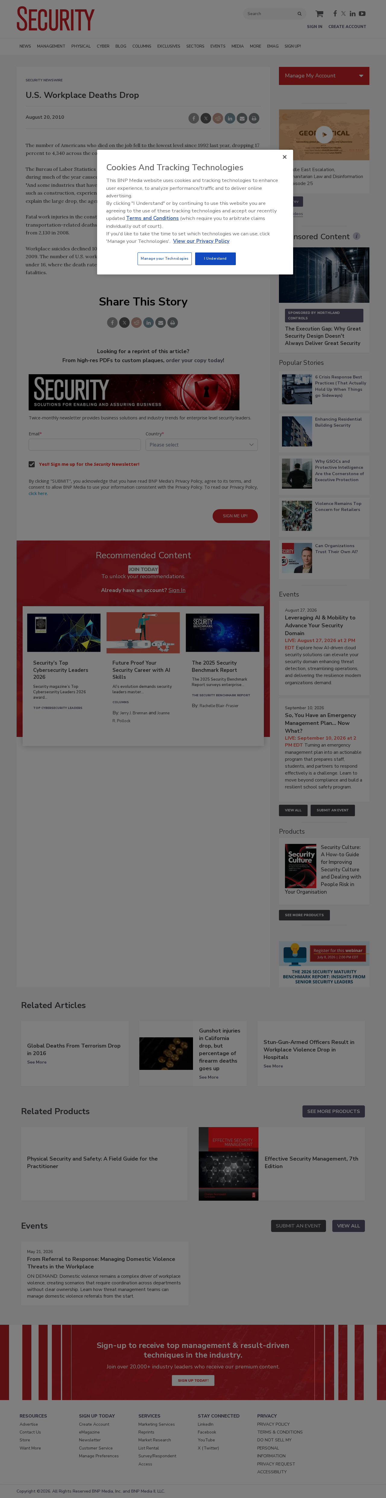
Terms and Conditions (152, 218)
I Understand (215, 258)
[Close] (284, 157)
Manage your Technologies (164, 258)
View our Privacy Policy (201, 241)
